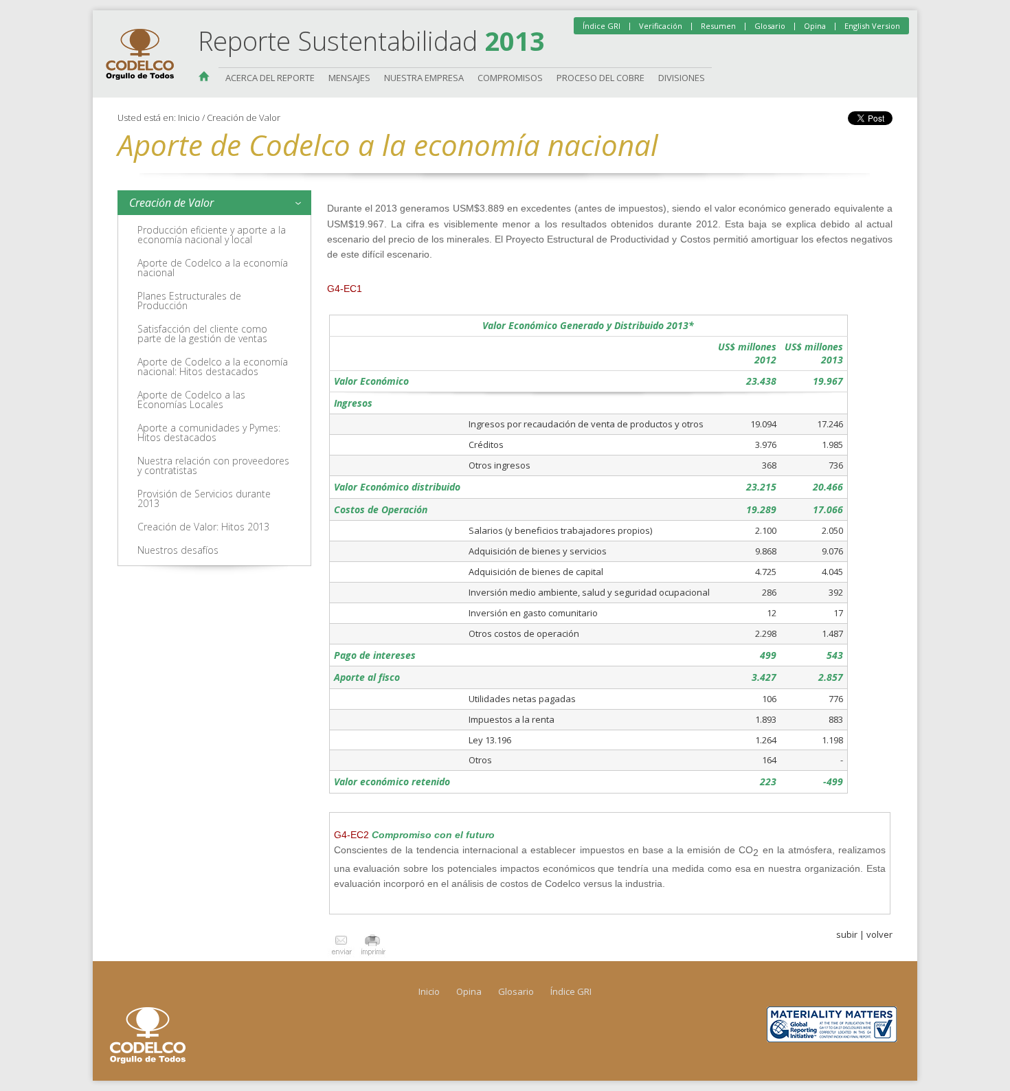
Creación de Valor (243, 117)
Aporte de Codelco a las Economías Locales (191, 399)
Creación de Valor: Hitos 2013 (203, 526)
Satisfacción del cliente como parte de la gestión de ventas (202, 333)
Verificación (660, 26)
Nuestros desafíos (177, 549)
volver (879, 934)
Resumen (718, 26)
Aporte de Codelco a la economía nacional (212, 267)
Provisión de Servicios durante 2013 (204, 498)
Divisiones (681, 77)
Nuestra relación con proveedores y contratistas (213, 465)
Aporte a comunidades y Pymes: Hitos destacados (208, 432)
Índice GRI (601, 26)
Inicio (208, 77)
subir (846, 934)
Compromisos (510, 77)
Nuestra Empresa (424, 77)
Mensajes (349, 77)
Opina (815, 26)
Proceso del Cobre (600, 77)
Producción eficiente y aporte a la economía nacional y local (211, 234)
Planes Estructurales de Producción (189, 300)
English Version (872, 26)
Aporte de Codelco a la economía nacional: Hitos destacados (212, 366)
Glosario (769, 26)
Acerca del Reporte (270, 77)
